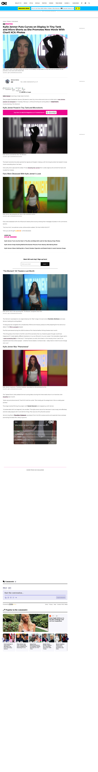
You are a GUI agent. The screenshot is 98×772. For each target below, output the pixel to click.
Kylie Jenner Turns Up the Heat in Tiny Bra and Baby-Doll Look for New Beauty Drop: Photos (32, 241)
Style (31, 3)
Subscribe (76, 3)
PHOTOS (44, 3)
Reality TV (18, 3)
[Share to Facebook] (8, 88)
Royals (37, 3)
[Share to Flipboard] (18, 88)
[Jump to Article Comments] (4, 88)
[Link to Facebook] (82, 3)
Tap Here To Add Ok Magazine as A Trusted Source (29, 112)
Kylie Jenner (15, 21)
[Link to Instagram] (85, 3)
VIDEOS (51, 3)
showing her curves (34, 167)
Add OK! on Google (26, 92)
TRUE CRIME (59, 3)
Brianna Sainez (15, 80)
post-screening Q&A (10, 338)
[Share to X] (13, 88)
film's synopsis (14, 327)
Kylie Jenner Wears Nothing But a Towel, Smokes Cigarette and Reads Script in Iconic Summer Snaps (35, 248)
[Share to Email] (23, 88)
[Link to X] (89, 3)
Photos (9, 21)
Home (4, 21)
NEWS (25, 3)
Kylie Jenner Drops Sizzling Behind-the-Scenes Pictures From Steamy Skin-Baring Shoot (30, 244)
